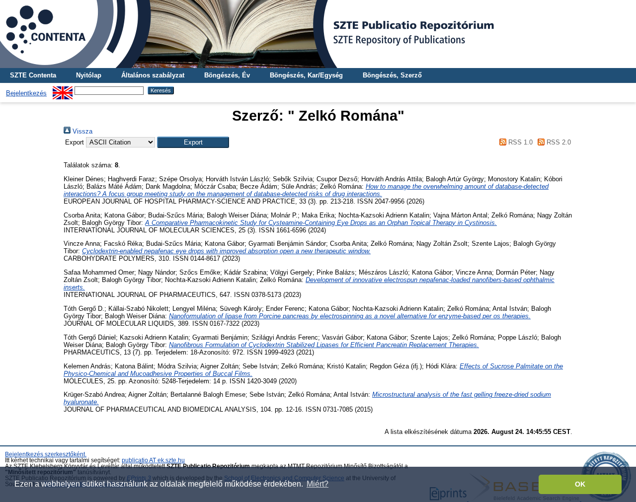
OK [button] (580, 484)
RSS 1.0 (519, 142)
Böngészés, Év (227, 75)
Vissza (81, 131)
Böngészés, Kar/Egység (306, 75)
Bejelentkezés (26, 93)
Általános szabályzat (152, 75)
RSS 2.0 (558, 142)
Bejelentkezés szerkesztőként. (45, 454)
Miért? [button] (317, 484)
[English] (63, 90)
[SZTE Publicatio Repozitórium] (318, 34)
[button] (193, 142)
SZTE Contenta (33, 75)
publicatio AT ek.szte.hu (153, 460)
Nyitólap (88, 75)
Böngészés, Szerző (392, 75)
